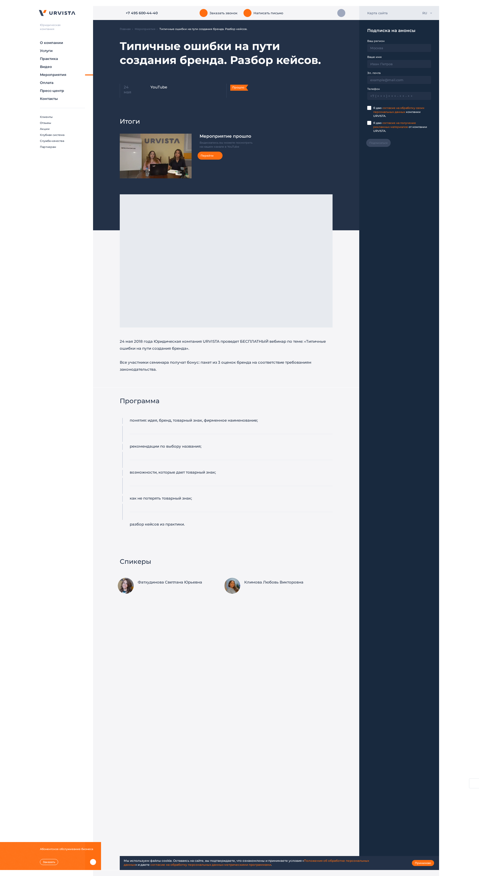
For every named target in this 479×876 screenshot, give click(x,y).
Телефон (373, 89)
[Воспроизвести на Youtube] (183, 170)
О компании (51, 42)
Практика (49, 58)
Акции (45, 129)
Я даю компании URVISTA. (398, 112)
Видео (46, 66)
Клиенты (46, 117)
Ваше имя (374, 57)
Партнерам (48, 147)
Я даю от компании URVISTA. (400, 127)
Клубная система (52, 135)
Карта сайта (377, 13)
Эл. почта (373, 73)
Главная (125, 29)
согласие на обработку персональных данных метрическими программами (210, 865)
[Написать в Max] (341, 13)
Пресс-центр (52, 90)
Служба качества (52, 141)
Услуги (46, 50)
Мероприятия (53, 74)
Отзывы (45, 123)
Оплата (46, 82)
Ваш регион (375, 41)
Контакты (49, 98)
